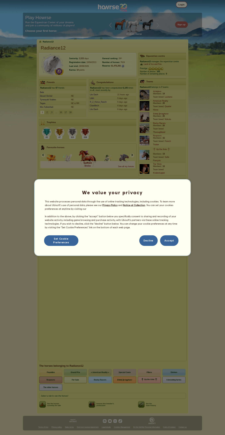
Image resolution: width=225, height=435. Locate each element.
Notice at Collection (134, 205)
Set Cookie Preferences (61, 240)
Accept (169, 240)
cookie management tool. (101, 208)
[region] (112, 217)
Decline (148, 240)
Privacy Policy (110, 205)
